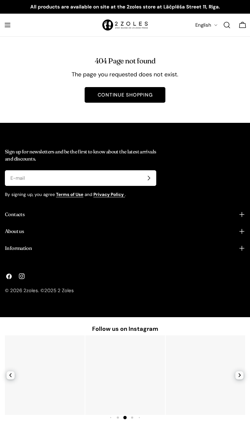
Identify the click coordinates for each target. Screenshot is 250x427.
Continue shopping (125, 95)
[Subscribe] (149, 178)
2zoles (30, 290)
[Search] (226, 25)
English (203, 25)
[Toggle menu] (7, 25)
